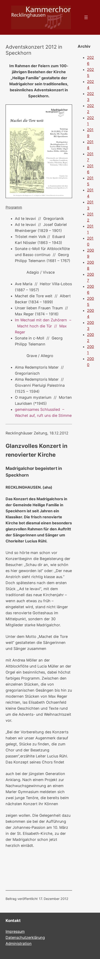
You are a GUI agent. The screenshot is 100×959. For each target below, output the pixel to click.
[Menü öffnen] (86, 17)
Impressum (15, 931)
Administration (19, 943)
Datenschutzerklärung (25, 937)
